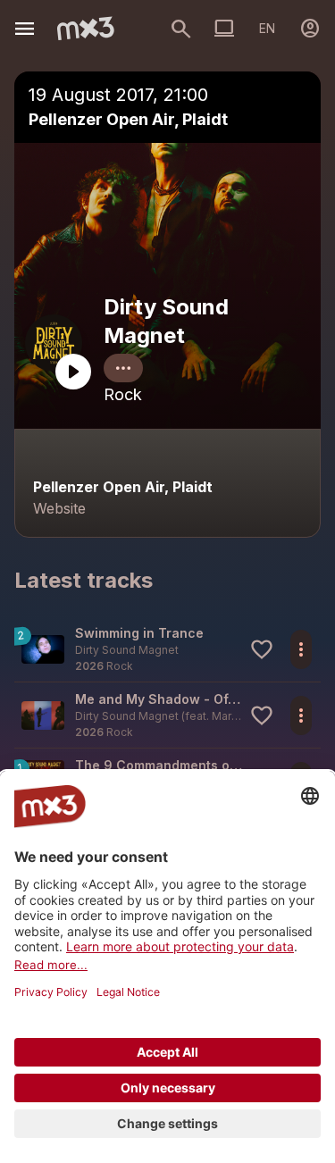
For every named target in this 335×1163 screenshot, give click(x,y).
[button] (167, 649)
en (267, 28)
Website (59, 508)
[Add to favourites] (261, 649)
